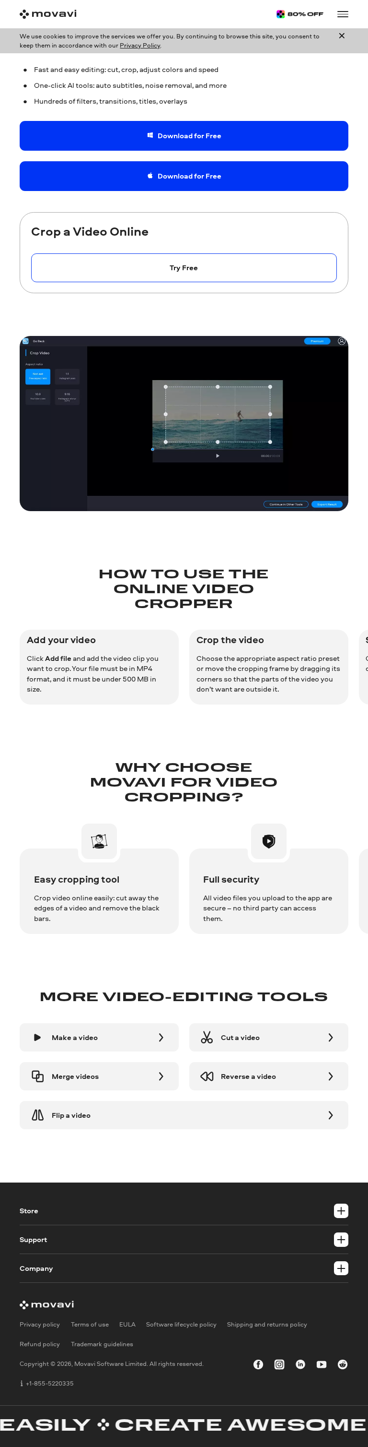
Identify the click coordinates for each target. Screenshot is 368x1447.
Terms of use (90, 1324)
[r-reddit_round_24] (342, 1366)
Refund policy (40, 1343)
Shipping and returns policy (267, 1324)
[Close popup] (341, 40)
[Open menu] (342, 14)
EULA (127, 1324)
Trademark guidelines (102, 1343)
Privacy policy (40, 1324)
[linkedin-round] (300, 1366)
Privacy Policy (140, 45)
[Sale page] (299, 14)
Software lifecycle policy (181, 1324)
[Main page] (48, 14)
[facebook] (258, 1366)
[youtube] (321, 1366)
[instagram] (279, 1366)
